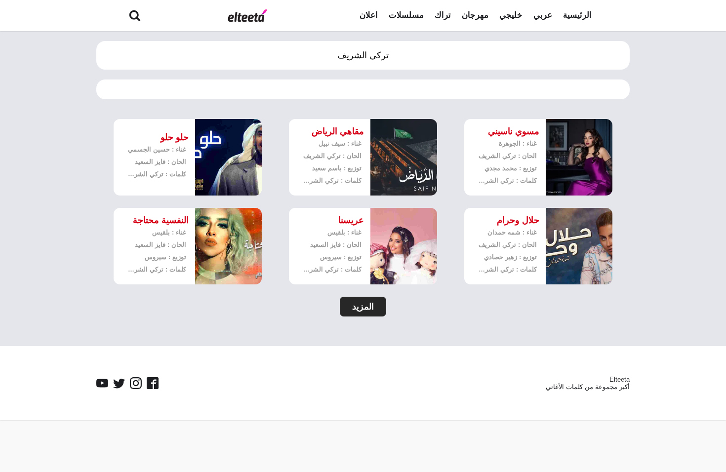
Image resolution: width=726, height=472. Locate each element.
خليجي (511, 15)
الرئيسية (577, 15)
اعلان (369, 15)
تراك (443, 15)
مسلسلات (406, 15)
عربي (542, 15)
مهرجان (475, 15)
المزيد (363, 307)
